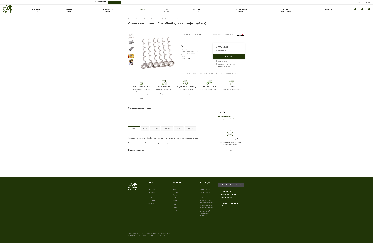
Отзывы (155, 128)
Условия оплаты (204, 187)
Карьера (175, 195)
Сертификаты (177, 197)
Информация (205, 183)
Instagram (179, 226)
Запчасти (151, 203)
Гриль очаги (151, 192)
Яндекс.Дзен (199, 226)
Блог (174, 204)
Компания (177, 183)
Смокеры (150, 197)
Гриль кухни (151, 189)
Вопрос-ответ (203, 195)
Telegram (184, 226)
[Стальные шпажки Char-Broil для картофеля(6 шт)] (157, 53)
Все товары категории (224, 116)
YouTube (189, 226)
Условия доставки (205, 189)
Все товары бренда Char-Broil (226, 119)
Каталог (151, 183)
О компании (176, 187)
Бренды (175, 210)
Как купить (167, 128)
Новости (175, 189)
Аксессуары (151, 200)
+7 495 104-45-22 (100, 2)
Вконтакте (174, 226)
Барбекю (150, 206)
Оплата (179, 128)
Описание (134, 128)
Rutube (194, 226)
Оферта (202, 197)
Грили (150, 187)
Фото (145, 128)
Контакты (175, 200)
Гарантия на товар (205, 192)
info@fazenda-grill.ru (227, 197)
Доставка (190, 128)
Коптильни (151, 195)
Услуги (175, 207)
